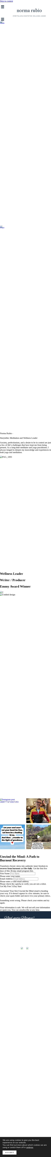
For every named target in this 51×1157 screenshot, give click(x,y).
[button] (10, 886)
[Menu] (2, 6)
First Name (5, 873)
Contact (10, 934)
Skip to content (6, 1)
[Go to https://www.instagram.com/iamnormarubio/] (2, 122)
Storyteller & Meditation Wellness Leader (29, 16)
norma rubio (29, 10)
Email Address (6, 879)
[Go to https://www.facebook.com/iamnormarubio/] (2, 327)
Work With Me (13, 929)
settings (29, 1147)
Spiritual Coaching (11, 941)
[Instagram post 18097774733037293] (12, 810)
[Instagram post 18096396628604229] (12, 836)
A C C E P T (9, 1152)
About (9, 923)
